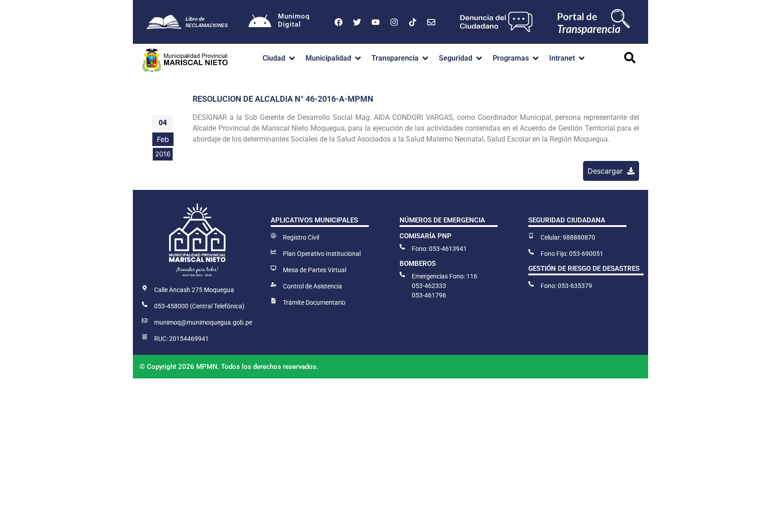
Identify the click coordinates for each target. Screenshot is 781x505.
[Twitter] (357, 22)
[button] (279, 58)
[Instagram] (394, 22)
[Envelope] (431, 22)
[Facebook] (338, 22)
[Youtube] (375, 22)
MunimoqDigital (294, 20)
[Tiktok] (413, 22)
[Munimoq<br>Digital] (260, 22)
